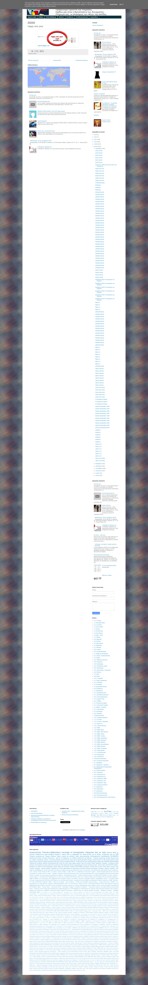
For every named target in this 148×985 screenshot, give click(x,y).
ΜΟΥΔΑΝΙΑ (90, 907)
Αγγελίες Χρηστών (66, 941)
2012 (95, 137)
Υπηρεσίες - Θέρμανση (98, 912)
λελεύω (55, 970)
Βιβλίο (91, 876)
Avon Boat (65, 927)
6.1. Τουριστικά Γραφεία (100, 703)
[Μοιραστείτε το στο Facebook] (41, 51)
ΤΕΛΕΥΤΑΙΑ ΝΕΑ (42, 121)
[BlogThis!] (37, 51)
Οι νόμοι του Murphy (95, 960)
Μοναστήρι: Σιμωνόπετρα (91, 958)
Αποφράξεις (95, 943)
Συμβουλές (45, 882)
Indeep (54, 929)
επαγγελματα (66, 873)
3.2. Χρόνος (97, 657)
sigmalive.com (37, 939)
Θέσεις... (31, 888)
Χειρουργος (53, 914)
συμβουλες (105, 854)
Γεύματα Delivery (50, 856)
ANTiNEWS (34, 811)
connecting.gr (58, 885)
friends (108, 858)
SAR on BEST (110, 895)
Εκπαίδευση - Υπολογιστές (88, 887)
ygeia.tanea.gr (32, 941)
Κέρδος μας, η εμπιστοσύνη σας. (46, 131)
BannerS (61, 17)
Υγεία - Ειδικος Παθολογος (48, 912)
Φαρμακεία (86, 882)
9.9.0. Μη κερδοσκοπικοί (100, 795)
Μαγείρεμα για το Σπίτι (68, 888)
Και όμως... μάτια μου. (100, 535)
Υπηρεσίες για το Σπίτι (57, 868)
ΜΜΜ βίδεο (90, 956)
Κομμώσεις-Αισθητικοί (72, 870)
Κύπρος (111, 813)
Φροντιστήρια (32, 892)
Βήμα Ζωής (52, 944)
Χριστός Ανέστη (106, 120)
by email (54, 897)
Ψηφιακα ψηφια (59, 914)
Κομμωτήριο (47, 888)
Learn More (113, 4)
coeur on (44, 934)
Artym (62, 865)
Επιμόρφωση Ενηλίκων (93, 949)
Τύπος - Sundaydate (93, 910)
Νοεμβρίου (99, 463)
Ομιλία (117, 960)
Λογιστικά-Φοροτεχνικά (51, 956)
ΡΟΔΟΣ (79, 963)
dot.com (69, 934)
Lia (63, 876)
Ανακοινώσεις (35, 852)
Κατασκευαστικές (94, 953)
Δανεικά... (116, 946)
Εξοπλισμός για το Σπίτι (57, 880)
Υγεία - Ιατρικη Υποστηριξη (61, 912)
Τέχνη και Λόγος (39, 910)
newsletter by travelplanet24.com (54, 937)
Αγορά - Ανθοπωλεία (52, 887)
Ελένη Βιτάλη (53, 949)
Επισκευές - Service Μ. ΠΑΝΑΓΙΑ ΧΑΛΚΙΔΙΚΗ (81, 904)
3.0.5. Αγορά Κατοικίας (100, 651)
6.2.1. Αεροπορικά (99, 709)
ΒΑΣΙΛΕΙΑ (38, 944)
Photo (117, 863)
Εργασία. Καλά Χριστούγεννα (105, 949)
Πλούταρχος (97, 816)
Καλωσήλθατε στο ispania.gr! (39, 822)
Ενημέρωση (85, 875)
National (107, 929)
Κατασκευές (33, 858)
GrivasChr (81, 878)
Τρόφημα (85, 910)
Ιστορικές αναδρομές (107, 905)
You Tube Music (47, 885)
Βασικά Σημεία (60, 860)
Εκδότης (112, 860)
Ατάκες (103, 865)
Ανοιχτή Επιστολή (88, 865)
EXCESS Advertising (36, 813)
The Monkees (50, 932)
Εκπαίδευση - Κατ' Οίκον (44, 949)
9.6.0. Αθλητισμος (98, 789)
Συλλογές (109, 875)
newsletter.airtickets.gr (67, 937)
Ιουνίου (98, 475)
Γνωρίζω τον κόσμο (88, 902)
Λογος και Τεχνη (63, 863)
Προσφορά (62, 963)
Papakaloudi (84, 931)
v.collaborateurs (80, 871)
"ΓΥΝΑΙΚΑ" (112, 882)
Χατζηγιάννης (109, 816)
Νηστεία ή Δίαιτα (50, 960)
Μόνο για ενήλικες (52, 871)
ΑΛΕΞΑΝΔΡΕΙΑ (33, 887)
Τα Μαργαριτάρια (100, 182)
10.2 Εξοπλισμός (98, 643)
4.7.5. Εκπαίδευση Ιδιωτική (101, 695)
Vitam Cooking (76, 932)
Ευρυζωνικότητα (115, 887)
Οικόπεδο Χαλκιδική (110, 960)
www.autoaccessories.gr (86, 939)
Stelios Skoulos (99, 368)
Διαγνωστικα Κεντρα (44, 948)
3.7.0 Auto (96, 674)
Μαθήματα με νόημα (79, 888)
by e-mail (39, 934)
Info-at (65, 929)
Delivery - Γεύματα (92, 858)
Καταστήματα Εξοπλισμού (113, 953)
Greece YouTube (75, 895)
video (77, 856)
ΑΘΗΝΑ (47, 941)
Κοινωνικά (116, 871)
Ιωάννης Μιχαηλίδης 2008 (102, 406)
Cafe (117, 893)
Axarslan (45, 863)
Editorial (34, 53)
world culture (106, 866)
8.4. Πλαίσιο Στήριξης (99, 770)
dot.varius (80, 934)
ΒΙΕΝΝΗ (47, 944)
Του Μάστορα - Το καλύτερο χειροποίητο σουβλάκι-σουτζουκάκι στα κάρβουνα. (109, 104)
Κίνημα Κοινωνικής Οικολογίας (70, 814)
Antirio (54, 927)
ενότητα (35, 970)
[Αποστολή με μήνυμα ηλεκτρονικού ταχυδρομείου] (35, 51)
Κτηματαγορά (81, 954)
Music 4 (92, 929)
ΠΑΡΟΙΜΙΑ (49, 961)
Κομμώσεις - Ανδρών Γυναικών (63, 907)
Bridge (69, 927)
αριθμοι (74, 863)
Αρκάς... (106, 943)
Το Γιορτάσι (76, 910)
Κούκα (106, 813)
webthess (98, 430)
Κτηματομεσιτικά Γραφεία (56, 888)
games (117, 873)
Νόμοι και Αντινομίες (63, 866)
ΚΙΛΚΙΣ (49, 953)
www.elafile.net (108, 885)
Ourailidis (67, 876)
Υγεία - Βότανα (65, 966)
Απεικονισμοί (87, 871)
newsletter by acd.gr (40, 937)
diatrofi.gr (64, 934)
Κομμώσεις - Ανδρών (51, 907)
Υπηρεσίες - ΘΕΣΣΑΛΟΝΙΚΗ (86, 912)
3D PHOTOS (35, 919)
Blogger (83, 830)
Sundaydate (108, 931)
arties (36, 897)
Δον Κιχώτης (109, 902)
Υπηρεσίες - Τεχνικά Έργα (76, 882)
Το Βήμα (71, 910)
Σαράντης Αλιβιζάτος (95, 963)
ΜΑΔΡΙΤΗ (85, 907)
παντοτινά (70, 970)
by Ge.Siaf (44, 870)
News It (49, 931)
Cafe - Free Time (69, 883)
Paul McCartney (91, 931)
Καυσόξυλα (52, 954)
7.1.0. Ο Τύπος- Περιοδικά (101, 721)
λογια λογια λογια (100, 387)
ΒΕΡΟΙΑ (43, 944)
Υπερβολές (54, 873)
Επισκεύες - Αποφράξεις (97, 904)
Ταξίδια (31, 878)
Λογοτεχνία (59, 956)
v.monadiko (36, 875)
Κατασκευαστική (102, 953)
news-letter (32, 937)
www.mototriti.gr (38, 865)
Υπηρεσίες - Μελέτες (103, 868)
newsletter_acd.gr (97, 937)
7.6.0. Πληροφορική (99, 750)
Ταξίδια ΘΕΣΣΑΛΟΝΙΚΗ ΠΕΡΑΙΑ (60, 910)
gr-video (60, 936)
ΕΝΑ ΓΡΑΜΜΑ (97, 948)
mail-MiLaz (83, 897)
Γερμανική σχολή (110, 944)
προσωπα (62, 861)
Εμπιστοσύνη (69, 949)
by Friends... (41, 897)
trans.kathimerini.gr (33, 898)
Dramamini (88, 927)
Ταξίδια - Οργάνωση (53, 882)
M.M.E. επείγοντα (95, 873)
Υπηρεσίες (60, 873)
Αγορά (31, 861)
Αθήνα (31, 943)
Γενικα (67, 902)
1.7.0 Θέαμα (97, 637)
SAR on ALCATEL (100, 458)
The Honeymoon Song (41, 932)
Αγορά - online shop (75, 941)
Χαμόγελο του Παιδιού (38, 914)
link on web (100, 852)
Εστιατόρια (88, 905)
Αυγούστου (99, 470)
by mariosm (71, 856)
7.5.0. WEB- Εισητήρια (100, 740)
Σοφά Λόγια (53, 890)
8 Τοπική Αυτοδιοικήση (100, 758)
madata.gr (81, 936)
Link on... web (70, 929)
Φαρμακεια (116, 966)
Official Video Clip (73, 931)
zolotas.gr (39, 941)
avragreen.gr (113, 932)
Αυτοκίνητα (57, 865)
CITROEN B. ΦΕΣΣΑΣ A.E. (44, 147)
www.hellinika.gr (99, 878)
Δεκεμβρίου (99, 148)
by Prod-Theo (83, 861)
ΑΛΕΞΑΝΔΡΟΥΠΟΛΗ (106, 870)
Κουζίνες (75, 954)
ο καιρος (69, 871)
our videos (32, 860)
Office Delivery (65, 931)
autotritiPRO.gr (106, 932)
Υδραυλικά (91, 890)
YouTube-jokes (89, 932)
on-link (44, 866)
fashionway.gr (109, 934)
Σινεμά (107, 963)
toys (53, 939)
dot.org (76, 934)
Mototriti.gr (102, 873)
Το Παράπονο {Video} (101, 399)
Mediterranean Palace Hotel (36, 885)
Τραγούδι (75, 890)
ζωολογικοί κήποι (74, 873)
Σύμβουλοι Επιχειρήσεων (42, 965)
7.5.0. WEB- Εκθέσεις (99, 742)
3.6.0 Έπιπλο (97, 672)
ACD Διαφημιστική (53, 878)
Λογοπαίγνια (94, 868)
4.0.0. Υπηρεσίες (98, 678)
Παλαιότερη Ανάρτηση (82, 60)
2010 (95, 141)
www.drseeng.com (96, 939)
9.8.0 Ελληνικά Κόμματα (100, 793)
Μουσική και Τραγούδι (89, 888)
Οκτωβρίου (99, 466)
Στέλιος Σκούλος (106, 42)
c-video (53, 885)
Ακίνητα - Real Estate (50, 860)
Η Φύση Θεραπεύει (38, 951)
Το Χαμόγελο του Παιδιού (69, 858)
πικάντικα (67, 861)
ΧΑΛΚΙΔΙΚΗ (106, 861)
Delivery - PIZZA (75, 861)
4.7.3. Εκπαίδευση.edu (100, 692)
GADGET (110, 883)
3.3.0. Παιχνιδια (98, 662)
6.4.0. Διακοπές (98, 713)
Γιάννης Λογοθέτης (58, 946)
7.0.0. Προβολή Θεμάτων (100, 717)
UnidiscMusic (64, 932)
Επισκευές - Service (54, 858)
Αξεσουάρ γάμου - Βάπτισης (81, 943)
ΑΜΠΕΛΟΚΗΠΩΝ (53, 941)
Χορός (83, 968)
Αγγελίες (60, 941)
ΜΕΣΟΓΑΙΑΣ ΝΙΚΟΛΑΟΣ (68, 956)
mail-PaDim (91, 936)
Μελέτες (91, 875)
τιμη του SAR (114, 854)
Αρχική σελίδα (32, 17)
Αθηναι (52, 870)
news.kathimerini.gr (95, 870)
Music (105, 895)
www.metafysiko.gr (67, 898)
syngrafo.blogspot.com (46, 939)
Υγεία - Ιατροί (58, 966)
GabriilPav (63, 878)
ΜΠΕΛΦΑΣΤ (96, 907)
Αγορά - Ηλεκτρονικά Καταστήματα (43, 900)
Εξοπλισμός (76, 868)
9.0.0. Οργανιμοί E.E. (99, 774)
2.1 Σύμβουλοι (98, 645)
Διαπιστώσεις (57, 948)
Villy (114, 873)
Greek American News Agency (43, 929)
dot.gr (72, 934)
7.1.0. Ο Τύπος (98, 719)
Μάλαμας (116, 813)
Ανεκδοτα (51, 854)
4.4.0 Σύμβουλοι (98, 688)
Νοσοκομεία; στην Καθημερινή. (71, 960)
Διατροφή (104, 902)
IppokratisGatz (82, 860)
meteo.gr (110, 936)
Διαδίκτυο (51, 948)
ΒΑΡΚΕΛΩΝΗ (32, 944)
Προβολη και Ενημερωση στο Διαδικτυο (39, 890)
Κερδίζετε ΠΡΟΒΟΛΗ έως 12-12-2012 (64, 954)
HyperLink (51, 865)
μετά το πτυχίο (70, 914)
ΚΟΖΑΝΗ (53, 953)
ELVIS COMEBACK (99, 927)
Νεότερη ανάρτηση (33, 60)
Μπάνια (109, 958)
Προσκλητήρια (56, 963)
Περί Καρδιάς (47, 963)
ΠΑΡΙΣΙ (67, 909)
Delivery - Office (78, 883)
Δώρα (94, 876)
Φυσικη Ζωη (55, 861)
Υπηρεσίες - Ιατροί (64, 882)
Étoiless (73, 898)
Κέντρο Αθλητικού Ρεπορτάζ (101, 555)
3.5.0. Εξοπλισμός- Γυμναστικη (102, 670)
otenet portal (96, 897)
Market (75, 929)
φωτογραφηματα (78, 865)
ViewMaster (70, 932)
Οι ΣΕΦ (111, 907)
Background (106, 893)
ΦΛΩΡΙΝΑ (35, 878)
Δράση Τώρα (80, 863)
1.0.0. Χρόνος (97, 620)
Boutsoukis (88, 873)
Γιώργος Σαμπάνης (86, 946)
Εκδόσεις (96, 115)
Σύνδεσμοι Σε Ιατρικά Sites (54, 965)
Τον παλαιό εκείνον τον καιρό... (43, 873)
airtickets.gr (99, 932)
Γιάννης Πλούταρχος (76, 946)
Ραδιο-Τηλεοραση (86, 963)
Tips (60, 932)
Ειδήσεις (41, 17)
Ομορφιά (31, 961)
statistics (94, 885)
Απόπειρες (32, 880)
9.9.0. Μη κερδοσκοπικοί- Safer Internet (104, 797)
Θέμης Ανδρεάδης (92, 951)
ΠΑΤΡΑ (54, 961)
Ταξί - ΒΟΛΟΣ (64, 965)
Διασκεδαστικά (63, 948)
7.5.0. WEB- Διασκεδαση (100, 738)
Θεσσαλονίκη (100, 951)
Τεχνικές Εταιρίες (62, 871)
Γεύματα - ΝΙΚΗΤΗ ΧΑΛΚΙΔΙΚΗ (76, 902)
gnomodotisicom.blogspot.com (51, 936)
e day (84, 934)
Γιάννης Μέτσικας (67, 946)
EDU (59, 878)
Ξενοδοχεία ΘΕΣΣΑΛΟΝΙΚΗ (100, 875)
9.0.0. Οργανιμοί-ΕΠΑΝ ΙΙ (100, 785)
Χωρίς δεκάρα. (89, 968)
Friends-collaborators (51, 852)
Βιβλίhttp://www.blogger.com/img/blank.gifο (88, 944)
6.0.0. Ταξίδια (97, 701)
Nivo (61, 931)
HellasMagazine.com (53, 876)
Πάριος (110, 815)
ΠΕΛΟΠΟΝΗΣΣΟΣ (60, 961)
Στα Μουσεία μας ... (114, 963)
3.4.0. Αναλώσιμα (98, 664)
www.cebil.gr (53, 898)
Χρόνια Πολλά (99, 270)
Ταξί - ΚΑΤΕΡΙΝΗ (89, 965)
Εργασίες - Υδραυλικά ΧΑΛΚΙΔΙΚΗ (78, 905)
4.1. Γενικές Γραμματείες (100, 680)
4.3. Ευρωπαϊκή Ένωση (100, 686)
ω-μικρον (79, 970)
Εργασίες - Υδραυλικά (64, 905)
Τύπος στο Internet (83, 890)
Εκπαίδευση (69, 17)
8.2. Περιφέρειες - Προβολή (101, 765)
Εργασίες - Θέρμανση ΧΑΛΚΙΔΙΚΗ (37, 905)
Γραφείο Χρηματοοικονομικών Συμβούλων (101, 946)
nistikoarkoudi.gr (84, 885)
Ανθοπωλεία (47, 943)
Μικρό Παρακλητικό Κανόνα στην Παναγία (75, 958)
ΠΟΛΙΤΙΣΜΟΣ (38, 882)
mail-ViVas (97, 936)
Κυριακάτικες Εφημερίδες (90, 954)
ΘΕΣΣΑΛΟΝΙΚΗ (114, 861)
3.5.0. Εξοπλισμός (99, 668)
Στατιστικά (109, 876)
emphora (96, 934)
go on (94, 854)
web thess (64, 939)
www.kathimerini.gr (105, 939)
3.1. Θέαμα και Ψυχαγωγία (101, 653)
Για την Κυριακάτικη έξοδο (109, 565)
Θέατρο (99, 880)
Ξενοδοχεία (81, 960)
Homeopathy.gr (82, 895)
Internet (60, 876)
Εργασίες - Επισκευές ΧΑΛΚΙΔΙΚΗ (111, 904)
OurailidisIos (40, 860)
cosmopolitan (53, 934)
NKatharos (101, 929)
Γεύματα (32, 856)
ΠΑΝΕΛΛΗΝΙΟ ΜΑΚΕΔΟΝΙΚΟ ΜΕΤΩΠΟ (56, 909)
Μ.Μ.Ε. (99, 854)
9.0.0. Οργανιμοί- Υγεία (100, 782)
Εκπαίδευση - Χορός (46, 904)
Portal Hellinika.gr (51, 17)
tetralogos (98, 185)
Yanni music (100, 811)
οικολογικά (86, 866)
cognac (48, 934)
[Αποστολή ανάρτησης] (32, 51)
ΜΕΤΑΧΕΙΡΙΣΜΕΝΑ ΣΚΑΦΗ (81, 956)
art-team (35, 861)
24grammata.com (68, 868)
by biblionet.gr (48, 897)
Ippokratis (66, 865)
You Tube (31, 897)
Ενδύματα (74, 949)
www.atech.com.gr (76, 939)
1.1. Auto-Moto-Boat (99, 623)
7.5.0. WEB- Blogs (99, 730)
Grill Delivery (74, 878)
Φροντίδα (41, 968)
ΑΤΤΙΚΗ (88, 898)
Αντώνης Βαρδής (54, 943)
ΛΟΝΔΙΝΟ (80, 907)
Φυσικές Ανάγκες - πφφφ (95, 882)
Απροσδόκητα (53, 875)
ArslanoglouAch (95, 856)
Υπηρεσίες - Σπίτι (114, 868)
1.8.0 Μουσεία (97, 639)
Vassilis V (58, 854)
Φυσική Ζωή (115, 858)
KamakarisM (96, 895)
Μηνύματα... (56, 958)
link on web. (98, 866)
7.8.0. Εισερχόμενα (99, 754)
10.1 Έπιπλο (97, 641)
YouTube (108, 811)
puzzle (89, 885)
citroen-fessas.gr (64, 897)
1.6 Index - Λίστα (98, 635)
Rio (96, 931)
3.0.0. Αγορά (97, 649)
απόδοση (103, 968)
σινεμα (38, 892)
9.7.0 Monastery (98, 791)
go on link (64, 885)
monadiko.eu (115, 936)
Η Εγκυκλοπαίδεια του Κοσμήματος (88, 880)
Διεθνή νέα (100, 861)
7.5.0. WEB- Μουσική (99, 746)
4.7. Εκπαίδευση (98, 690)
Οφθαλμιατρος (37, 961)
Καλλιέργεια (76, 953)
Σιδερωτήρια (103, 963)
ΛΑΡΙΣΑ (111, 954)
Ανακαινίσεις (78, 887)
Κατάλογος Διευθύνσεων (85, 953)
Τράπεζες (81, 910)
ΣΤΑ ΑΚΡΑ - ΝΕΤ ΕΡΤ (93, 909)
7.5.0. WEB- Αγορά (99, 734)
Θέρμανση (99, 905)
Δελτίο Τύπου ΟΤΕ (97, 902)
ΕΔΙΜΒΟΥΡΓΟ (90, 948)
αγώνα (99, 968)
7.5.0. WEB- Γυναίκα (99, 736)
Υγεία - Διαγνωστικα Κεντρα (35, 912)
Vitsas (59, 856)
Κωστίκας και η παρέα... (107, 880)
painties (31, 865)
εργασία (39, 970)
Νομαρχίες (60, 960)
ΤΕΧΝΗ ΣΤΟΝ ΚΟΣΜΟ (76, 866)
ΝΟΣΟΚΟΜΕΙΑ (42, 960)
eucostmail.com (102, 934)
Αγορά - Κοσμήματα (85, 941)
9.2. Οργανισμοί (98, 787)
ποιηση (64, 856)
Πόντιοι (67, 963)
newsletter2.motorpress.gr (87, 937)
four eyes (41, 936)
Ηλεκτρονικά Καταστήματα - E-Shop (52, 951)
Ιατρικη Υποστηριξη (114, 951)
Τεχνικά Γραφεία (42, 861)
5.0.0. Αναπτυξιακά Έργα (100, 697)
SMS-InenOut (109, 873)
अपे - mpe (83, 970)
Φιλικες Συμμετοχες (33, 968)
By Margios (89, 860)
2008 (95, 146)
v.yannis (102, 885)
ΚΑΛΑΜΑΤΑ (39, 953)
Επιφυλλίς (97, 887)
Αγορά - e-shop (93, 898)
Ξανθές (97, 888)
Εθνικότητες (48, 880)
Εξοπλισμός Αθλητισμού (65, 904)
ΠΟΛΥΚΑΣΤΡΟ (110, 865)
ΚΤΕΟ (113, 905)
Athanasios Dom (99, 893)
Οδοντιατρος (87, 960)
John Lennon (89, 895)
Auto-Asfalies (59, 927)
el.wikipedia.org (89, 934)
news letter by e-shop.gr (73, 885)
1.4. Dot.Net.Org (98, 631)
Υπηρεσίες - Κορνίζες (108, 912)
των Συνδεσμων (37, 870)
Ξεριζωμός (106, 907)
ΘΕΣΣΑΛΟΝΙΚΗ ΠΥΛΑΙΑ (77, 951)
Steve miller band (101, 931)
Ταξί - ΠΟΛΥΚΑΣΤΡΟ (48, 910)
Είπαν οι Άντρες (42, 858)
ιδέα (49, 970)
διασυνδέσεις (109, 968)
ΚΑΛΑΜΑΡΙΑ (115, 856)
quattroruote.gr (103, 897)
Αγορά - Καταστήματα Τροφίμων (66, 887)
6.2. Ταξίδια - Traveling (100, 707)
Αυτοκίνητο (42, 880)
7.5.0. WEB (97, 728)
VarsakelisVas (105, 856)
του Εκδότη (38, 866)
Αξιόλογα (90, 943)
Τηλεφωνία (98, 863)
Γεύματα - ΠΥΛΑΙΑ (38, 946)
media (49, 870)
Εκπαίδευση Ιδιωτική (82, 17)
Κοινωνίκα (82, 868)
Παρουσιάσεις (76, 909)
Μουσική (106, 958)
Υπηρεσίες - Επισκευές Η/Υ (73, 912)
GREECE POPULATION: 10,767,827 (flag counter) (51, 111)
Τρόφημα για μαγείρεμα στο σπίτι (44, 966)
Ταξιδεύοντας (33, 863)
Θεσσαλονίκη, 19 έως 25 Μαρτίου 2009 (40, 140)
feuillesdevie (116, 934)
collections (86, 876)
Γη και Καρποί (50, 946)
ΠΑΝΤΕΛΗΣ (105, 815)
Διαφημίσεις (50, 866)
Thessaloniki (56, 932)
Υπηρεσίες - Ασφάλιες (93, 966)
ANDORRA (49, 927)
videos (64, 854)
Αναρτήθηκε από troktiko (38, 943)
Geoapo (69, 878)
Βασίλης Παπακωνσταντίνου (71, 944)
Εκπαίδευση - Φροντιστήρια (63, 875)
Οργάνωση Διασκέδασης (40, 909)
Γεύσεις (44, 946)
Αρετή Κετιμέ (115, 811)
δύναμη (65, 914)
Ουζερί (93, 863)
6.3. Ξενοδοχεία (98, 711)
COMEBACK (75, 927)
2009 (95, 144)
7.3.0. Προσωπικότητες (100, 725)
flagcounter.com (76, 897)
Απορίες (113, 866)
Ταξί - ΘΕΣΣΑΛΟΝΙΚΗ (72, 965)
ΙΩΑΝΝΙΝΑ (106, 951)
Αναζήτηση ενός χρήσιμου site (94, 900)
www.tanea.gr (115, 885)
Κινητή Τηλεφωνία (42, 871)
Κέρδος (58, 953)
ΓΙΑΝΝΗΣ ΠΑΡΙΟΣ (102, 944)
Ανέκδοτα (38, 854)
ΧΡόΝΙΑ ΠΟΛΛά (99, 192)
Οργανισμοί (102, 888)
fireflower (31, 936)
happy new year (99, 168)
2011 (95, 139)
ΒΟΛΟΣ (63, 902)
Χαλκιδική (74, 968)
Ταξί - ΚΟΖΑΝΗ (96, 965)
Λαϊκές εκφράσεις (37, 956)
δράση (113, 968)
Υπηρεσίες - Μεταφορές (100, 890)
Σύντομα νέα (32, 95)
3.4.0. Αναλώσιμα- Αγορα (100, 666)
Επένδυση (85, 949)
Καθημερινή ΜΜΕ (64, 953)
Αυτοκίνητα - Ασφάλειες (113, 943)
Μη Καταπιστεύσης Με (43, 101)
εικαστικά (49, 861)
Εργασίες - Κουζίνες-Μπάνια (52, 905)
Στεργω (103, 909)
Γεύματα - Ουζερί (95, 871)
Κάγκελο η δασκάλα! (99, 94)
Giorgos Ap (116, 883)
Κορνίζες (72, 907)
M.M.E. (89, 854)
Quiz (82, 876)
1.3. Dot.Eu (97, 629)
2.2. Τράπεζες (97, 647)
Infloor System (60, 929)
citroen (58, 897)
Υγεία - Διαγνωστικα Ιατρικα (112, 910)
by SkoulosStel (106, 860)
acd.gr (95, 932)
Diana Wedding (82, 927)
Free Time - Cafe (86, 883)
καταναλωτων (40, 856)
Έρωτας (43, 941)
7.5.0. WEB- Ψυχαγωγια (100, 748)
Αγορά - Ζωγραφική (109, 878)
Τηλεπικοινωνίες (33, 966)
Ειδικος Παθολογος (114, 948)
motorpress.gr (89, 897)
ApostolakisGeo (60, 883)
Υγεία (53, 966)
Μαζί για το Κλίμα (106, 575)
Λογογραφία (32, 873)
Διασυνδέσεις (94, 17)
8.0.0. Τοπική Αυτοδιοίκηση (101, 760)
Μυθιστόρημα (32, 960)
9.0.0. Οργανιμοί (98, 772)
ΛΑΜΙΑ (107, 954)
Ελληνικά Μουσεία (55, 904)
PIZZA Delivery (73, 876)
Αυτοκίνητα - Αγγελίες (45, 902)
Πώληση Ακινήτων (73, 963)
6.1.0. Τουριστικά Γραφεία (101, 705)
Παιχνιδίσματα (112, 961)
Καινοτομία (70, 953)
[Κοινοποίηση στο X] (39, 51)
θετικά (46, 970)
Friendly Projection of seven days (99, 883)
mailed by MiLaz (104, 936)
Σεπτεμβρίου (99, 468)
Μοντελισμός (100, 958)
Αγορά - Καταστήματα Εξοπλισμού (60, 900)
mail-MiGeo (86, 936)
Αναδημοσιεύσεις (92, 861)
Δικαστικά (79, 948)
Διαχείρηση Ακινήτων (72, 948)
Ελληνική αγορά (68, 860)
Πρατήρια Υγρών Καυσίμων (112, 888)
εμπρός (31, 970)
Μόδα (37, 960)
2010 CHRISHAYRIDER (82, 915)
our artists (83, 854)
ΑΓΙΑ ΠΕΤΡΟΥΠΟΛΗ (81, 898)
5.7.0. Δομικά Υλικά (99, 699)
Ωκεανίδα (95, 968)
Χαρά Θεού (79, 968)
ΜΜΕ (114, 852)
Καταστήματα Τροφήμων (35, 954)
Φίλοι (112, 966)
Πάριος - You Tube (94, 961)
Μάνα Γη (97, 302)
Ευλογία (31, 951)
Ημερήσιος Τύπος (66, 951)
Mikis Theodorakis (82, 929)
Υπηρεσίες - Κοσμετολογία (105, 966)
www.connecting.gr (44, 875)
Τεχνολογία (116, 965)
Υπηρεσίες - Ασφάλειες (83, 966)
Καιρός (55, 866)
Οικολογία (103, 960)
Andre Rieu (94, 811)
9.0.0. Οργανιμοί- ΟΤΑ (100, 780)
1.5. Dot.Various (98, 633)
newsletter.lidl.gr (76, 937)
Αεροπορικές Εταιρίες (82, 900)
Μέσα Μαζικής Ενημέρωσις (100, 956)
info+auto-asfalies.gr (73, 936)
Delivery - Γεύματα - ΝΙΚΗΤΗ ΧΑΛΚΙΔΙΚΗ (57, 895)
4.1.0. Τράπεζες (98, 682)
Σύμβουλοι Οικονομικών (67, 890)
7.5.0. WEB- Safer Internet (101, 732)
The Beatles (32, 932)
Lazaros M (101, 895)
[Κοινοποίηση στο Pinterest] (43, 51)
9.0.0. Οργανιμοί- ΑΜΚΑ (100, 778)
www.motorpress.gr (114, 939)
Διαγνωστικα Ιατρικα (34, 948)
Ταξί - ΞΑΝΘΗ (110, 965)
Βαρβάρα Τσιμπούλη (60, 944)
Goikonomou (32, 929)
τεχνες (31, 870)
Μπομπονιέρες (115, 958)
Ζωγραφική (94, 905)
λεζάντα (52, 970)
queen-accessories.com (113, 897)
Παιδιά (107, 961)
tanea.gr (31, 875)
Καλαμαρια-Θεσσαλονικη (107, 871)
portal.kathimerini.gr (106, 937)
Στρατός (58, 890)
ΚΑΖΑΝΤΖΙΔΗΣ (94, 813)
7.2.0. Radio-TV (98, 723)
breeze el (34, 934)
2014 (95, 134)
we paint (45, 854)
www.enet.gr (59, 898)
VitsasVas (89, 852)
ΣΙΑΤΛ (86, 909)
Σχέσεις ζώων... (32, 965)
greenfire (64, 936)
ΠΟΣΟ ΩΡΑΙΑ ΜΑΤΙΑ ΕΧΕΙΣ (71, 961)
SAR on (73, 871)
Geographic (116, 927)
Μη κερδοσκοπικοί (48, 958)
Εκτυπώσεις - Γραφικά (76, 875)
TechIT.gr (116, 895)
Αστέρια (37, 880)
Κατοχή (48, 954)
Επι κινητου (87, 863)
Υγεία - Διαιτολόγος (73, 966)
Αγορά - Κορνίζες (73, 900)
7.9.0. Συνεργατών (99, 756)
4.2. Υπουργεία (98, 684)
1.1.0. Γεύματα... (98, 625)
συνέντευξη (82, 873)
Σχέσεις (75, 860)
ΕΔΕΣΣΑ (84, 948)
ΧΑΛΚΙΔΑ (45, 968)
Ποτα (51, 963)
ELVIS (93, 927)
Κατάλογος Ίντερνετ (39, 888)
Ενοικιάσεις (79, 949)
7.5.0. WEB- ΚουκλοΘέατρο (101, 744)
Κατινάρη (101, 813)
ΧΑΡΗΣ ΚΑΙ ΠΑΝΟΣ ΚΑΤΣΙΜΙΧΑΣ (56, 968)
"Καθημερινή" (77, 914)
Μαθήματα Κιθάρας (111, 956)
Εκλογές (36, 949)
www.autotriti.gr (85, 856)
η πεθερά (43, 970)
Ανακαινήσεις (105, 900)
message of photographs (73, 852)
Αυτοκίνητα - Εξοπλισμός (55, 902)
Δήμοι (112, 946)
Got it (121, 4)
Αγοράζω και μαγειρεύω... (113, 941)
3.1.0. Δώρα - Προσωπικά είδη (102, 655)
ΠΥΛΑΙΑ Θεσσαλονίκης (84, 961)
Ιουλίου (98, 473)
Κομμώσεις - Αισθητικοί (40, 907)
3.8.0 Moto (97, 676)
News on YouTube (55, 931)
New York (45, 931)
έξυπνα (71, 865)
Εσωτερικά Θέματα (105, 887)
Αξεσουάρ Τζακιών (70, 943)
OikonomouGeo (97, 860)
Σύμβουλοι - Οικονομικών (111, 909)
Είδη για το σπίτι (105, 948)
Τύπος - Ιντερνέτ (102, 910)
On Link (79, 931)
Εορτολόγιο (65, 880)
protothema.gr (115, 937)
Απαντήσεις (57, 870)
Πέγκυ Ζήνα (102, 961)
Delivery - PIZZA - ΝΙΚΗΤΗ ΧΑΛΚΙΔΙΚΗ (38, 895)
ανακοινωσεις (106, 882)
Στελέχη (100, 909)
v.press (98, 885)
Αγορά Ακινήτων (103, 941)
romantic (31, 939)
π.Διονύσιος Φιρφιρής (62, 970)
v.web (40, 898)
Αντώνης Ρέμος (62, 943)
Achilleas (39, 863)
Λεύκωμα (88, 868)
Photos (79, 876)
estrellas (70, 897)
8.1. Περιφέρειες (98, 762)
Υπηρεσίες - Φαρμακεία (113, 890)
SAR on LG (98, 444)
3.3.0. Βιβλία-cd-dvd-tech (100, 660)
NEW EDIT (96, 929)
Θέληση (85, 951)
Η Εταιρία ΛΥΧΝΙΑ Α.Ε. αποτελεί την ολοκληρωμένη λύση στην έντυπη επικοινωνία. (43, 819)
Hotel (51, 929)
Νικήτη (56, 960)
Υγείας (70, 863)
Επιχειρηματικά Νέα (53, 863)
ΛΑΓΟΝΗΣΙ (102, 954)
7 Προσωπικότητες (99, 715)
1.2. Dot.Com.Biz (98, 627)
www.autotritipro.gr (46, 898)
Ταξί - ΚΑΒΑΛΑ (81, 965)
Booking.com (113, 893)
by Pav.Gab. (88, 870)
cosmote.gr (59, 934)
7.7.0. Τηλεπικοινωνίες (100, 752)
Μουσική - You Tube (96, 815)
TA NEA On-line (115, 931)
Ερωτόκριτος (116, 949)
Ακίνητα (117, 878)
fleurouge (36, 936)
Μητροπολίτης (62, 958)
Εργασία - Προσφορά (74, 880)
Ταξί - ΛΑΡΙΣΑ (103, 965)
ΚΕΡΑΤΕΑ (45, 953)
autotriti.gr (102, 858)
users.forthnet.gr (58, 939)
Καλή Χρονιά (98, 150)
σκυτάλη (74, 970)
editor (117, 860)
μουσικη (45, 865)
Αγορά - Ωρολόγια (94, 941)
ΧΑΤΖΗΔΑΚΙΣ (103, 816)
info (67, 936)
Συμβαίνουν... (115, 876)
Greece (68, 895)
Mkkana (88, 929)
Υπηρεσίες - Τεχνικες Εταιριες (42, 868)
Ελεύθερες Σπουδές (60, 949)
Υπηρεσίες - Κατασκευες (108, 863)
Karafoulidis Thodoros (89, 878)
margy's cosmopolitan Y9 (109, 72)
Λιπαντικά (43, 956)
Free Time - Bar (109, 927)
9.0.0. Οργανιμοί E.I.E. (100, 776)
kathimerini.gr (82, 858)
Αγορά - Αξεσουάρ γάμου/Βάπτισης (106, 898)
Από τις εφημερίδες (73, 854)
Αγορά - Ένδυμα (41, 887)
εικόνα (117, 968)
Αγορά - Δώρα (97, 865)
